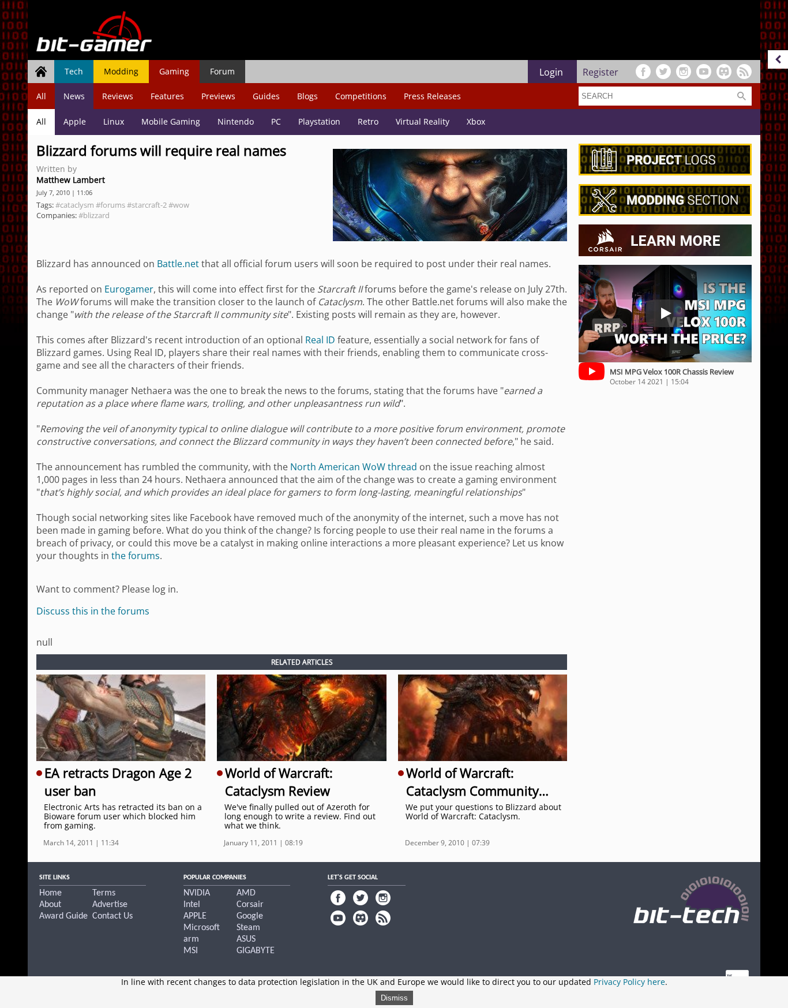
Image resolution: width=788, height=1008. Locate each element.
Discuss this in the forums (92, 611)
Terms (103, 893)
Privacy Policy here (629, 981)
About (50, 904)
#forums (110, 205)
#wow (178, 205)
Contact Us (112, 916)
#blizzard (94, 215)
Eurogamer (128, 289)
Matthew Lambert (70, 179)
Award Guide (63, 916)
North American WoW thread (353, 466)
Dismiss (394, 998)
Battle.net (178, 263)
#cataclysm (74, 205)
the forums (135, 555)
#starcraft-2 (147, 205)
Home (50, 893)
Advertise (109, 904)
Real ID (320, 339)
